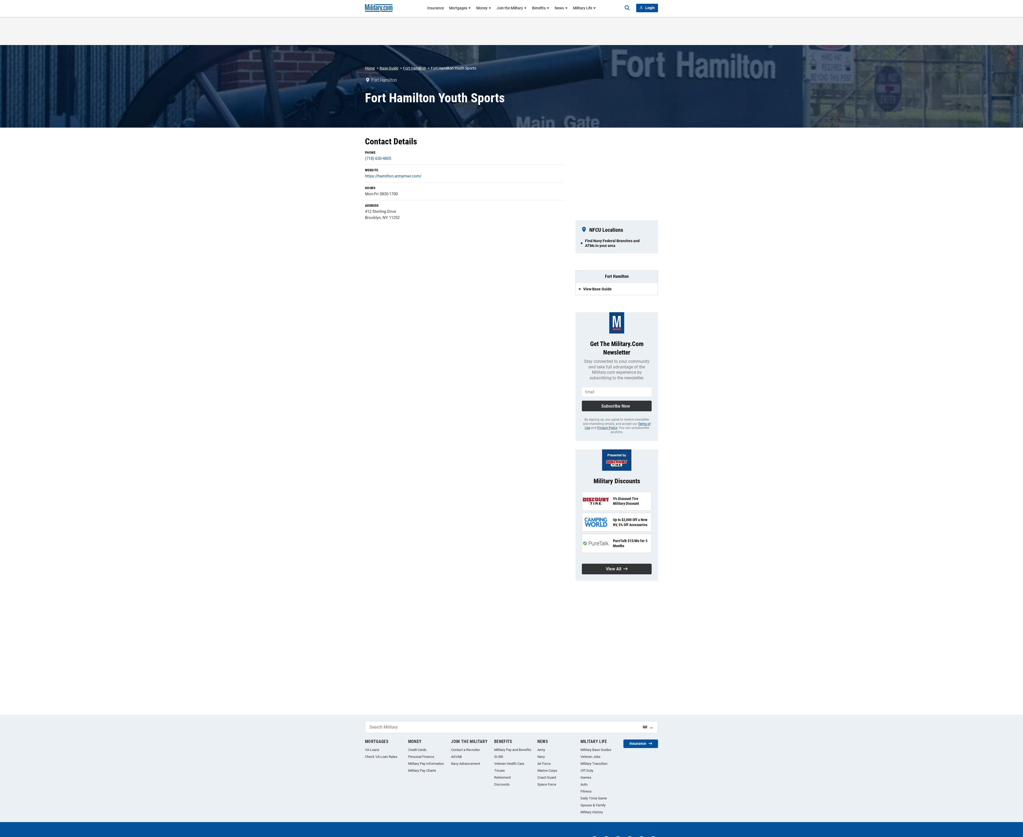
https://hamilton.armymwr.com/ (393, 176)
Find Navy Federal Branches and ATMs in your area (612, 243)
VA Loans (372, 750)
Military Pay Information (426, 764)
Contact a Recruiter (465, 750)
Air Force (544, 764)
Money (482, 8)
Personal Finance (421, 757)
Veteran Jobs (590, 757)
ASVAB (456, 757)
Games (585, 777)
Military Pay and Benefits (512, 750)
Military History (591, 812)
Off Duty (586, 771)
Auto (583, 784)
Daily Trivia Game (593, 798)
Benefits (539, 8)
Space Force (546, 784)
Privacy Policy (607, 428)
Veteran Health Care (509, 764)
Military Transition (593, 764)
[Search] (627, 8)
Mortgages (458, 8)
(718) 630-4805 (378, 158)
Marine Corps (547, 771)
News (559, 8)
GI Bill (498, 757)
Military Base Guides (595, 750)
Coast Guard (546, 777)
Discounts (502, 784)
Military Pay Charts (422, 771)
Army (541, 750)
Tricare (499, 771)
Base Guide (389, 68)
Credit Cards (417, 750)
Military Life (582, 8)
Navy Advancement (465, 764)
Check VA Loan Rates (381, 757)
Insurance (435, 8)
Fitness (586, 791)
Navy (541, 757)
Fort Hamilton (414, 68)
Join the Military (510, 8)
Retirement (502, 777)
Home (370, 68)
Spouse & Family (593, 805)
